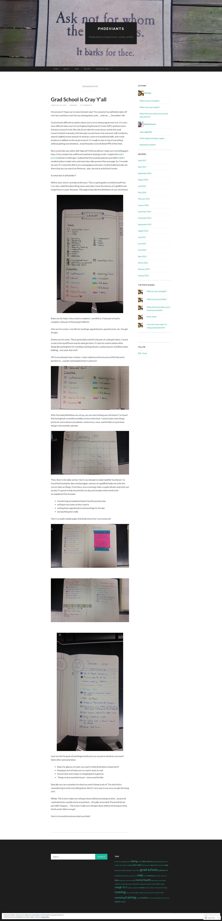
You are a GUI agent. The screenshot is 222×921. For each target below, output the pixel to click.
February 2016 (144, 199)
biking (134, 861)
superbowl (157, 892)
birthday (140, 861)
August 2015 (143, 231)
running (120, 892)
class (121, 865)
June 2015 (142, 243)
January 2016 (143, 205)
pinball (135, 884)
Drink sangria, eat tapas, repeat (152, 138)
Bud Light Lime (163, 861)
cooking (129, 865)
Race (150, 884)
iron (144, 876)
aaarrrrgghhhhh (146, 132)
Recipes (87, 69)
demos (148, 865)
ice (136, 876)
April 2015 (142, 256)
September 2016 (144, 173)
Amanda (73, 105)
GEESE (138, 870)
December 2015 (144, 211)
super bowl (150, 892)
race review (156, 884)
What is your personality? (150, 107)
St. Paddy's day (143, 892)
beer (129, 861)
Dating (144, 865)
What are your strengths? (150, 101)
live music (164, 876)
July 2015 (142, 237)
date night (137, 865)
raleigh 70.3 (121, 887)
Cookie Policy (45, 917)
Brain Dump (151, 316)
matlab (133, 880)
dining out (161, 865)
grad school (148, 870)
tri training (152, 898)
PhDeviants (111, 29)
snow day (135, 893)
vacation (158, 898)
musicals (159, 880)
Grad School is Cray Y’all (78, 99)
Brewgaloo (156, 861)
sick (127, 892)
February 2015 (144, 269)
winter (117, 901)
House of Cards (130, 876)
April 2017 (142, 167)
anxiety (124, 861)
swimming (120, 897)
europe (128, 870)
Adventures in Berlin (148, 144)
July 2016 (142, 186)
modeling (154, 880)
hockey (124, 876)
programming (144, 884)
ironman (149, 875)
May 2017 (142, 160)
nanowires (118, 884)
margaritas (122, 880)
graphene (161, 870)
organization (124, 884)
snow (129, 892)
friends (133, 870)
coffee (124, 865)
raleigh (162, 884)
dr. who (123, 870)
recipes (142, 887)
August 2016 (143, 179)
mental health (143, 880)
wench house (166, 898)
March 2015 (143, 263)
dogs (166, 865)
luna (117, 880)
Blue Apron (148, 861)
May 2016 (142, 192)
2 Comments (86, 105)
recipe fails (135, 887)
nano (164, 880)
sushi (162, 893)
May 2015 (142, 250)
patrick (131, 884)
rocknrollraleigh (162, 887)
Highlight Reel (102, 69)
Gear (76, 69)
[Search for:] (79, 857)
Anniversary (118, 861)
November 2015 (144, 218)
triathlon (144, 898)
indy (140, 875)
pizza (138, 884)
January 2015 (143, 275)
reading (129, 887)
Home (55, 69)
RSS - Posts (142, 353)
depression (154, 865)
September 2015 (144, 224)
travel (138, 898)
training (130, 897)
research (148, 887)
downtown (117, 870)
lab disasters (157, 876)
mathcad (128, 880)
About (66, 69)
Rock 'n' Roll (154, 887)
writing (123, 902)
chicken (117, 865)
